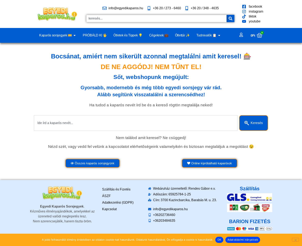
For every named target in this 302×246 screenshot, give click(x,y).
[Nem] (295, 239)
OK (219, 239)
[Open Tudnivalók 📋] (219, 35)
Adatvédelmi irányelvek (242, 239)
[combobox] (156, 18)
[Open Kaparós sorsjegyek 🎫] (74, 35)
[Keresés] (230, 18)
